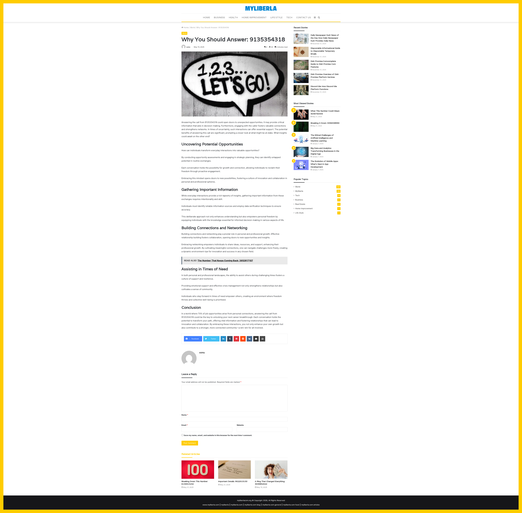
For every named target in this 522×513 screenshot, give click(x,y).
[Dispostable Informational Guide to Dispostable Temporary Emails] (301, 52)
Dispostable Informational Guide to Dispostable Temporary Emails (325, 51)
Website (240, 425)
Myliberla (299, 191)
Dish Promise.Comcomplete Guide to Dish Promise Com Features (323, 64)
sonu (188, 47)
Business (219, 17)
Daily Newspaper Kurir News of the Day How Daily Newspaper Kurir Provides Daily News (325, 38)
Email (184, 425)
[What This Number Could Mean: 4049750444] (301, 115)
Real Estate (300, 204)
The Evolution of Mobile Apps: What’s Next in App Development (324, 164)
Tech (289, 17)
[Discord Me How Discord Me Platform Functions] (301, 90)
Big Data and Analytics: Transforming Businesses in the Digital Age (325, 151)
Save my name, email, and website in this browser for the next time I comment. (218, 435)
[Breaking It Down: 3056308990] (301, 127)
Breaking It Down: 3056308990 (325, 123)
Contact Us (303, 17)
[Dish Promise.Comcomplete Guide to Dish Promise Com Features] (301, 65)
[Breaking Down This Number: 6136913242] (197, 469)
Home (206, 17)
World (192, 27)
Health (233, 17)
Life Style (276, 17)
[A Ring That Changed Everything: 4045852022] (271, 469)
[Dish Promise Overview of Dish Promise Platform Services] (301, 78)
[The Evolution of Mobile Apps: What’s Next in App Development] (301, 165)
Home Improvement (254, 17)
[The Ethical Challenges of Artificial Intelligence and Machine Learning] (301, 139)
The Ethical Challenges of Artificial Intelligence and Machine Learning (322, 138)
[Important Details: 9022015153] (234, 469)
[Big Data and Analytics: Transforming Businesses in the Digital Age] (301, 152)
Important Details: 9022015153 (232, 481)
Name (184, 415)
